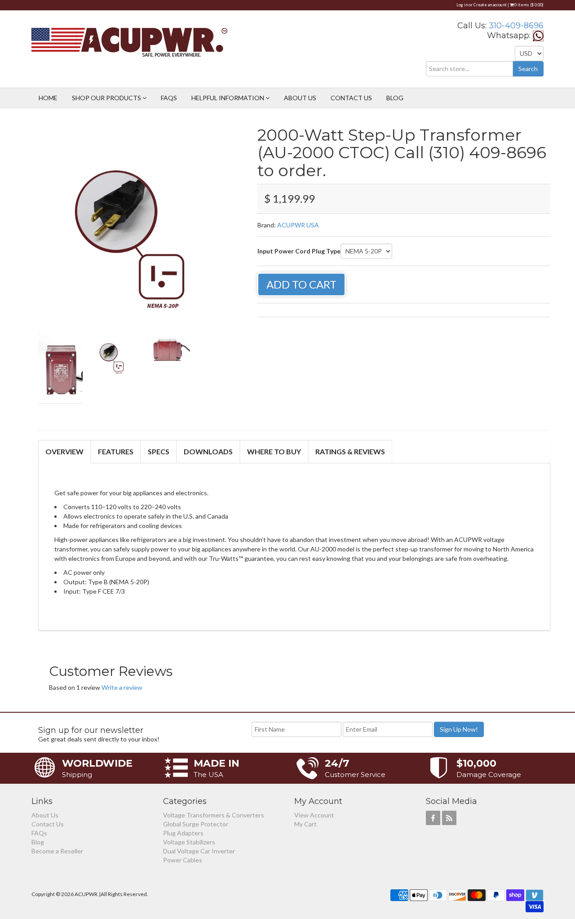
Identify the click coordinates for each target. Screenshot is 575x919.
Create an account (490, 4)
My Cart (305, 824)
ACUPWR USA (298, 225)
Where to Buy (274, 451)
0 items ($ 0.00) (528, 4)
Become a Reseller (57, 851)
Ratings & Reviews (350, 451)
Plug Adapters (183, 833)
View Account (314, 815)
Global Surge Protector (195, 824)
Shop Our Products (107, 98)
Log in (462, 4)
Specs (158, 451)
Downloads (208, 451)
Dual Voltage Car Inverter (199, 851)
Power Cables (182, 860)
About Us (300, 98)
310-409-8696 (516, 26)
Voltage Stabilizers (189, 842)
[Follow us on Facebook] (433, 818)
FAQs (169, 98)
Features (115, 451)
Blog (394, 98)
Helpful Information (228, 98)
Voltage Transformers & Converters (213, 815)
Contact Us (351, 98)
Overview (64, 451)
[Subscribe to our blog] (449, 818)
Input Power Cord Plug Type (299, 251)
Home (48, 98)
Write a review (122, 687)
